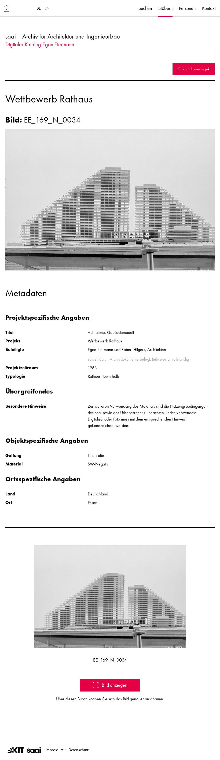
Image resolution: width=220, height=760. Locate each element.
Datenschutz (78, 750)
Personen (187, 8)
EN (47, 8)
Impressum (54, 750)
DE (38, 8)
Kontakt (209, 8)
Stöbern (165, 8)
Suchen (145, 8)
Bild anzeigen (114, 685)
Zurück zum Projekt (196, 69)
